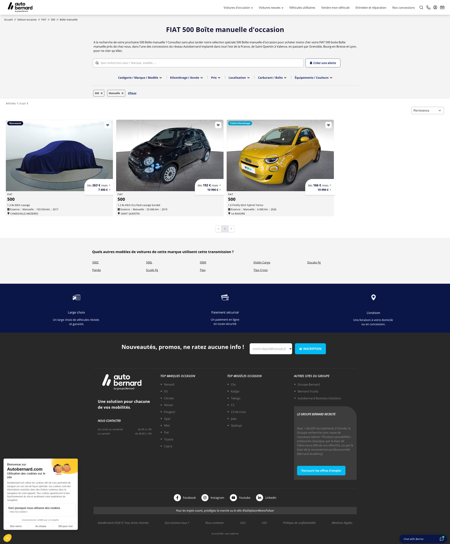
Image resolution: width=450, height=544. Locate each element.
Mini (167, 425)
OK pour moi (65, 526)
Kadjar (235, 391)
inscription (312, 349)
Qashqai (236, 425)
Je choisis (40, 526)
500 (53, 19)
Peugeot (169, 412)
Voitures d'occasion (237, 8)
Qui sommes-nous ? (177, 523)
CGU (243, 523)
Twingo (235, 398)
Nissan (168, 405)
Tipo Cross (261, 270)
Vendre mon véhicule (335, 8)
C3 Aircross (238, 412)
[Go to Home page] (20, 7)
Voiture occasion (27, 19)
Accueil (8, 19)
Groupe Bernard (309, 384)
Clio (233, 384)
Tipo (203, 270)
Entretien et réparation (371, 8)
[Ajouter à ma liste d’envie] (107, 125)
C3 (232, 405)
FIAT (43, 19)
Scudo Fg (152, 270)
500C (95, 262)
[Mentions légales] (109, 185)
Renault (169, 384)
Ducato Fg (314, 262)
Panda (96, 270)
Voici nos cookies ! (19, 512)
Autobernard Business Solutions (319, 398)
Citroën (169, 398)
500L (149, 262)
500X (203, 262)
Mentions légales (342, 523)
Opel (167, 419)
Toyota (168, 439)
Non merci (16, 526)
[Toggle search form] (421, 7)
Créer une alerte (324, 63)
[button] (7, 538)
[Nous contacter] (442, 7)
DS (166, 391)
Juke (233, 419)
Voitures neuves (270, 8)
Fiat (166, 432)
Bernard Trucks (308, 391)
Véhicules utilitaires (302, 8)
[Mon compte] (435, 7)
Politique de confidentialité (299, 523)
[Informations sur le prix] (109, 189)
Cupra (168, 446)
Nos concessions (403, 8)
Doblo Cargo (262, 262)
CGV (264, 523)
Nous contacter (214, 523)
